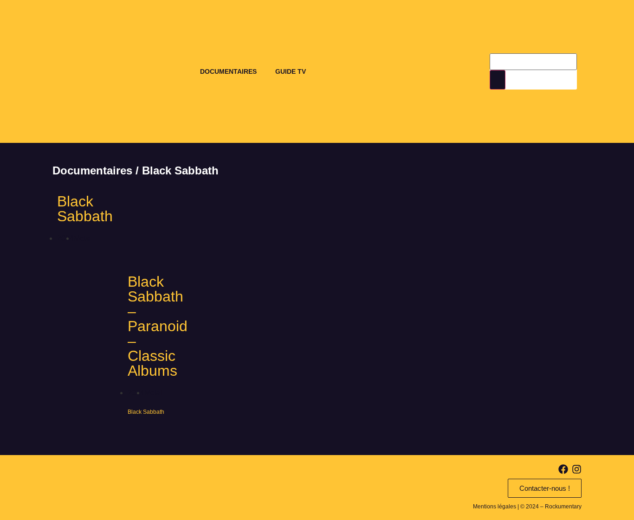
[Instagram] (577, 469)
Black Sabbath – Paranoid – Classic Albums (158, 326)
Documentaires (228, 71)
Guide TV (290, 71)
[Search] (497, 80)
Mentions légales (494, 506)
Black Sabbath (85, 209)
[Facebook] (563, 469)
